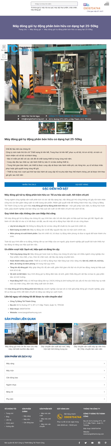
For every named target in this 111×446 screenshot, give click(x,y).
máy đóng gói (36, 10)
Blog (7, 416)
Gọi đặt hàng (81, 184)
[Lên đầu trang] (105, 440)
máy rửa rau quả (47, 7)
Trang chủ (23, 29)
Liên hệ (8, 420)
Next (103, 82)
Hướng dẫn (10, 426)
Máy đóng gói (35, 29)
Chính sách (10, 423)
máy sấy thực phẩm (61, 7)
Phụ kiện (9, 399)
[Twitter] (85, 443)
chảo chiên (73, 7)
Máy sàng (10, 363)
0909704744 (72, 417)
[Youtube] (91, 443)
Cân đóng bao (12, 378)
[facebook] (79, 443)
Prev (7, 82)
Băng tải (9, 392)
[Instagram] (98, 443)
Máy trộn (10, 370)
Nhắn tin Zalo (29, 184)
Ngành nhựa (11, 385)
